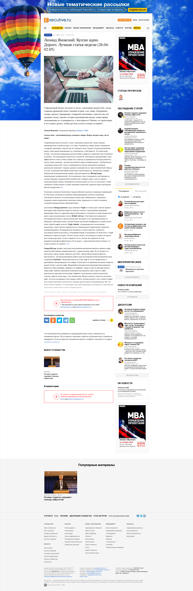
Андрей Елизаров (130, 136)
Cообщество (48, 524)
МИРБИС (137, 28)
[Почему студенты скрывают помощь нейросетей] (61, 482)
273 (61, 495)
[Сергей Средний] (121, 97)
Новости (119, 28)
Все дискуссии (132, 375)
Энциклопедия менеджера (114, 547)
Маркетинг (109, 536)
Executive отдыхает (50, 539)
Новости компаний (50, 551)
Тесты (87, 547)
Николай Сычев (130, 362)
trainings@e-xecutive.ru (102, 570)
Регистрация (144, 20)
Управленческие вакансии (73, 542)
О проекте (48, 516)
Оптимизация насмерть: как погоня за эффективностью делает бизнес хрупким (135, 226)
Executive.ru (55, 571)
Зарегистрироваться (83, 307)
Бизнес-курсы (89, 539)
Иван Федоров (129, 238)
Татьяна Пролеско (131, 250)
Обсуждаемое (141, 191)
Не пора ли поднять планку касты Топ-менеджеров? (134, 310)
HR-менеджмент (70, 528)
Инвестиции (130, 536)
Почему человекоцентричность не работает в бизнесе (134, 167)
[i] (62, 187)
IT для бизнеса (111, 542)
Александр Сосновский (133, 218)
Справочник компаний (72, 544)
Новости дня (48, 548)
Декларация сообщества (81, 516)
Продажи (109, 539)
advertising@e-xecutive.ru (94, 571)
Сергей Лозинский (131, 154)
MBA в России (89, 531)
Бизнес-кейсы (89, 542)
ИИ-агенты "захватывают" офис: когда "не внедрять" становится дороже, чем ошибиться (134, 326)
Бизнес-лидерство (112, 528)
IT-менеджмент (111, 533)
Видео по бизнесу (91, 550)
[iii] (63, 284)
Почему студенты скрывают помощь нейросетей (51, 376)
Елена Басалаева (130, 313)
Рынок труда (69, 533)
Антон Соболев (129, 117)
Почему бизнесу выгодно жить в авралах (134, 202)
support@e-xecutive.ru (95, 575)
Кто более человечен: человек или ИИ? (132, 359)
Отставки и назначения (51, 553)
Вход (135, 20)
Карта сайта (83, 576)
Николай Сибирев (130, 331)
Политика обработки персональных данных (58, 576)
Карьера (68, 28)
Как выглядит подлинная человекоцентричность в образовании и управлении (134, 149)
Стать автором (124, 20)
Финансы (110, 28)
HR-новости (47, 562)
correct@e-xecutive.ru (52, 342)
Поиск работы (69, 531)
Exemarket (109, 544)
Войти (62, 399)
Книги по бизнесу (91, 544)
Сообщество (57, 28)
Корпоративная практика (114, 531)
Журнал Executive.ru (50, 536)
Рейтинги (88, 536)
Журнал (47, 372)
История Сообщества (51, 533)
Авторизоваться (66, 307)
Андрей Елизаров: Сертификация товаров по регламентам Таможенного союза (135, 131)
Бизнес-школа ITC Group (133, 267)
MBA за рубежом (90, 533)
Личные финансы (132, 531)
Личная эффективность (72, 536)
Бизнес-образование (82, 28)
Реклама (64, 516)
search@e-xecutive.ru (100, 568)
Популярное (124, 191)
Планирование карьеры (72, 539)
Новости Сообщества (51, 559)
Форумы (128, 28)
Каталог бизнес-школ (92, 553)
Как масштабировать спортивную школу (132, 235)
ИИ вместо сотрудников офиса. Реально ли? (133, 343)
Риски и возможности (134, 533)
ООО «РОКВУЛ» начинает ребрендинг (130, 292)
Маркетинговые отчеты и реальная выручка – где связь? (134, 213)
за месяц (137, 197)
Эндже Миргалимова (132, 205)
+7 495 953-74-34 (138, 568)
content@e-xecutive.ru (94, 573)
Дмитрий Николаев (131, 171)
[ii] (68, 244)
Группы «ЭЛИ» (82, 130)
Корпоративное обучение (93, 528)
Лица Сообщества (50, 528)
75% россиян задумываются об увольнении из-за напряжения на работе (132, 390)
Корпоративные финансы (135, 528)
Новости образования (51, 556)
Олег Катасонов (130, 346)
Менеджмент (98, 28)
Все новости (132, 297)
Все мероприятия (132, 277)
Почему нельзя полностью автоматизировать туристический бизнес (134, 246)
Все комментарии (132, 184)
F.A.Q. (56, 516)
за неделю (124, 197)
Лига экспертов (49, 531)
